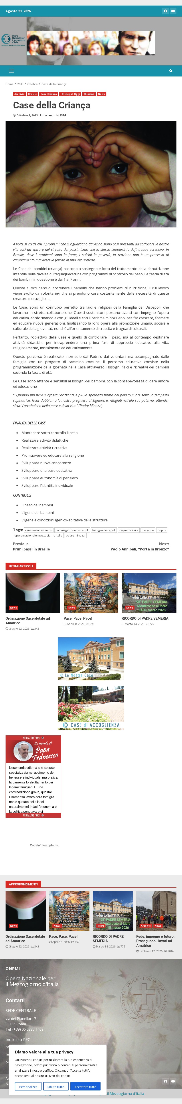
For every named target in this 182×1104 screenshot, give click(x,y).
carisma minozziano (38, 530)
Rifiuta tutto (55, 1087)
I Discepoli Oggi (70, 94)
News (101, 94)
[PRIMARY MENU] (11, 70)
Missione (89, 94)
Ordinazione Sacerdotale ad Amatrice (33, 593)
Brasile (32, 94)
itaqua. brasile (128, 530)
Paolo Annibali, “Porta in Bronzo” (140, 546)
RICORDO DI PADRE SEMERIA (149, 593)
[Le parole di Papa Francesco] (33, 742)
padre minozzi (75, 535)
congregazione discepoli (72, 530)
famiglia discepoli (103, 530)
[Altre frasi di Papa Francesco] (33, 739)
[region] (58, 1070)
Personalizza (28, 1087)
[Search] (170, 71)
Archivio (19, 94)
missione (148, 530)
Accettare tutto (85, 1087)
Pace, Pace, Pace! (91, 593)
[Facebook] (165, 11)
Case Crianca (49, 94)
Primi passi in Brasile (31, 546)
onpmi (162, 530)
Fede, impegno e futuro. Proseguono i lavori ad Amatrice (156, 911)
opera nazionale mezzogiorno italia (38, 535)
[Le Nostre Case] (91, 658)
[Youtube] (173, 11)
